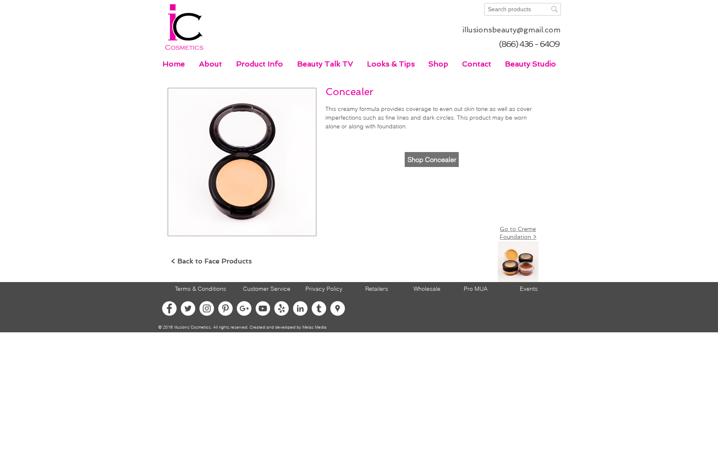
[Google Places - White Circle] (337, 308)
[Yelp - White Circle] (281, 308)
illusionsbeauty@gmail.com (511, 29)
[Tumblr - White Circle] (319, 308)
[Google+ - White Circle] (244, 308)
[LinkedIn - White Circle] (300, 308)
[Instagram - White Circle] (206, 308)
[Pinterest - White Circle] (225, 308)
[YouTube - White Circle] (263, 308)
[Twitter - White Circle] (188, 308)
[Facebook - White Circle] (169, 308)
